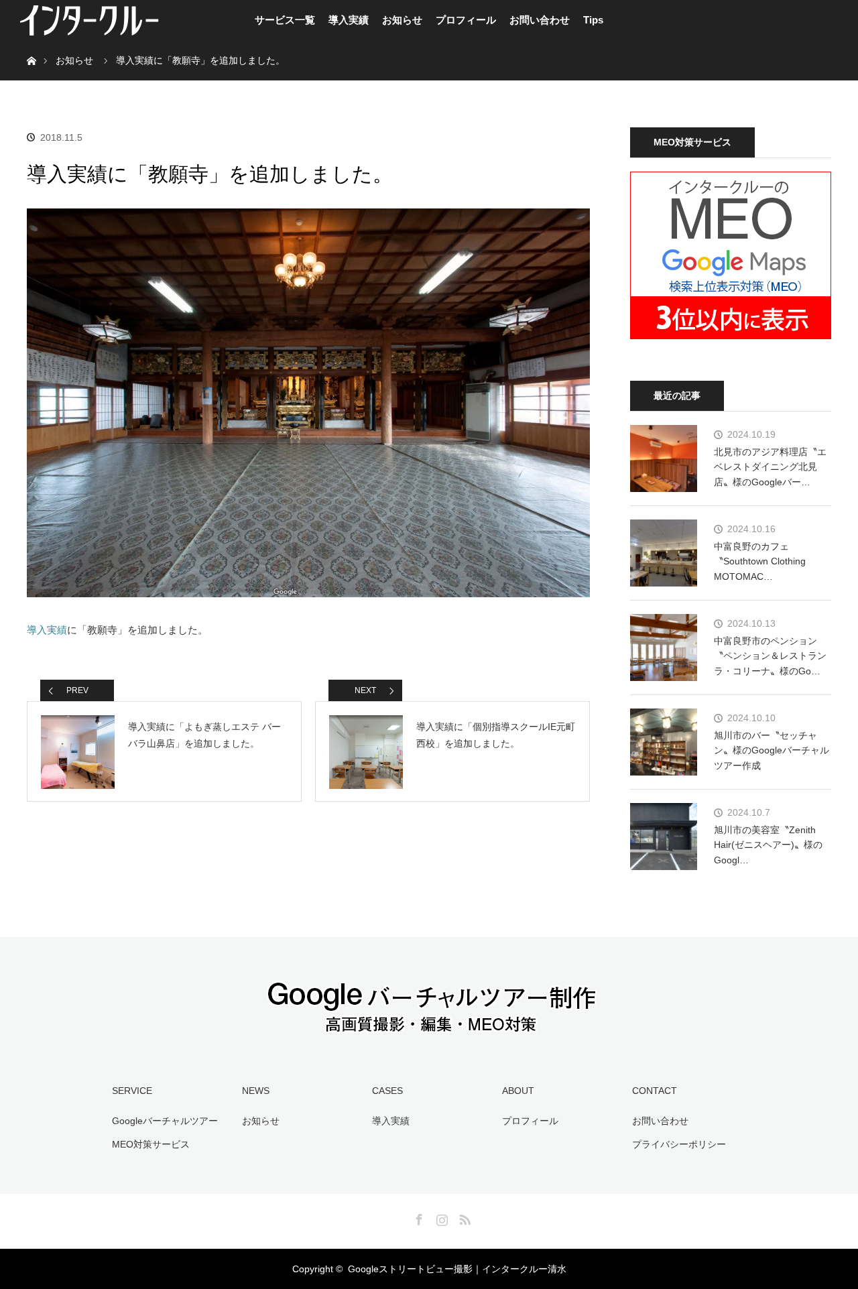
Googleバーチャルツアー (165, 1120)
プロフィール (466, 19)
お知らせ (402, 19)
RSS (463, 1217)
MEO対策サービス (151, 1144)
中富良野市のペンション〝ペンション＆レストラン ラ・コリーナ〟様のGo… (770, 655)
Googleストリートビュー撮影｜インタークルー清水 (457, 1269)
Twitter (395, 1217)
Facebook (418, 1217)
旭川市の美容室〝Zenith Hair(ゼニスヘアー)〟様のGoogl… (768, 844)
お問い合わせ (539, 19)
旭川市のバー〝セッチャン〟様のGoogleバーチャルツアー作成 (771, 750)
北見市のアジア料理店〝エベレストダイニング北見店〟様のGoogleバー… (770, 466)
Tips (593, 19)
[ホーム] (31, 45)
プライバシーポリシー (679, 1144)
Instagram (440, 1217)
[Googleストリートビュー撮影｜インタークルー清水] (429, 1025)
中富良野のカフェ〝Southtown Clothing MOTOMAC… (760, 561)
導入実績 (348, 19)
